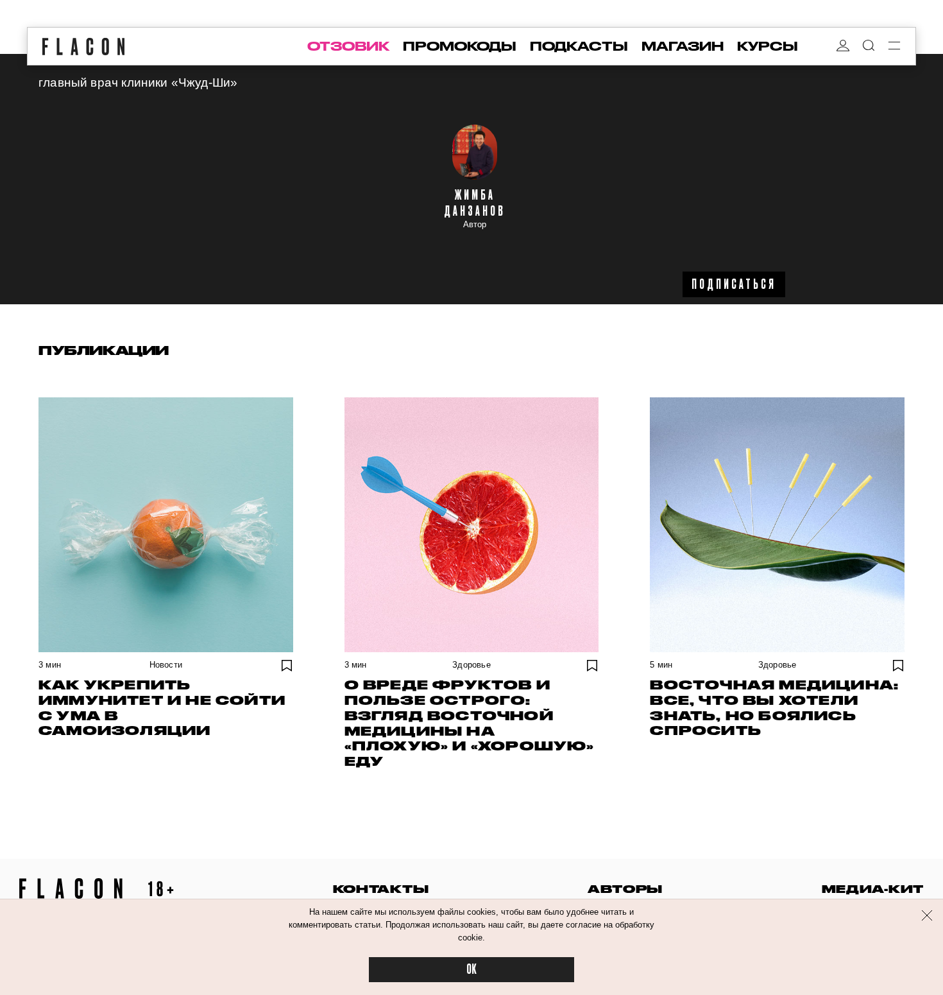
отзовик (348, 46)
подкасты (579, 46)
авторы (625, 889)
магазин (682, 46)
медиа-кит (873, 889)
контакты (381, 889)
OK (471, 969)
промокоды (459, 46)
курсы (767, 46)
